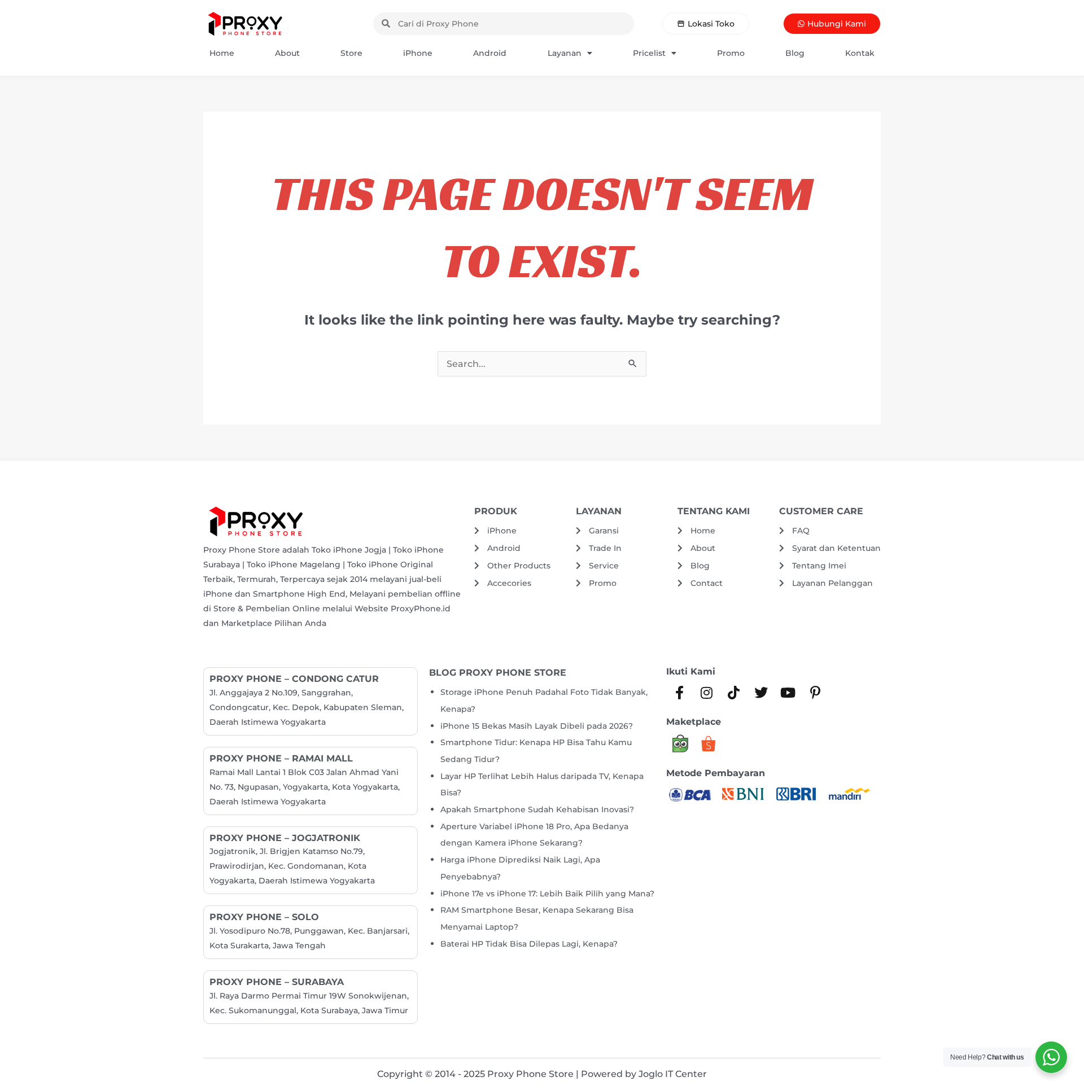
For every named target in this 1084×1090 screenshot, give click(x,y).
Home (221, 53)
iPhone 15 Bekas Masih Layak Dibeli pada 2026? (536, 726)
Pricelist (649, 53)
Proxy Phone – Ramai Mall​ (281, 758)
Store (351, 53)
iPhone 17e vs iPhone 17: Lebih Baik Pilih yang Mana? (547, 893)
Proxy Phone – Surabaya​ (276, 982)
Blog (795, 53)
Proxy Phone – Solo (264, 917)
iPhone (417, 53)
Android (489, 53)
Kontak (860, 53)
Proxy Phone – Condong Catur (294, 678)
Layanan (565, 53)
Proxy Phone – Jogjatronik (284, 838)
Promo (731, 53)
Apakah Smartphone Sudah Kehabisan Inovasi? (537, 809)
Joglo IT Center (673, 1074)
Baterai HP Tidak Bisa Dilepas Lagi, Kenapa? (529, 944)
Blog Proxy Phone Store (497, 672)
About (287, 53)
